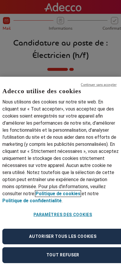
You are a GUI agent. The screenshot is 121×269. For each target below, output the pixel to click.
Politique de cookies (58, 193)
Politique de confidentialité (32, 200)
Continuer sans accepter (99, 85)
